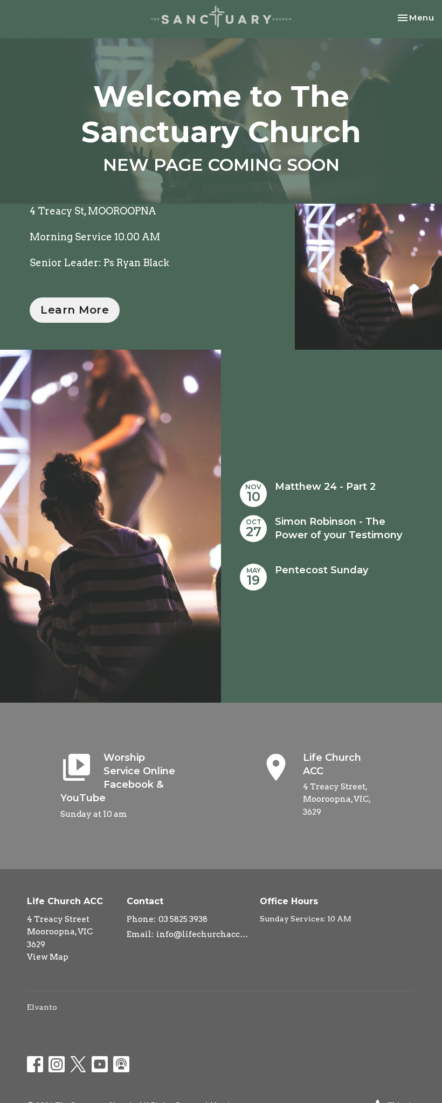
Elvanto (42, 1007)
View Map (47, 957)
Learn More (74, 309)
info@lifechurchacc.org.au (202, 934)
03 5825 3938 (183, 919)
